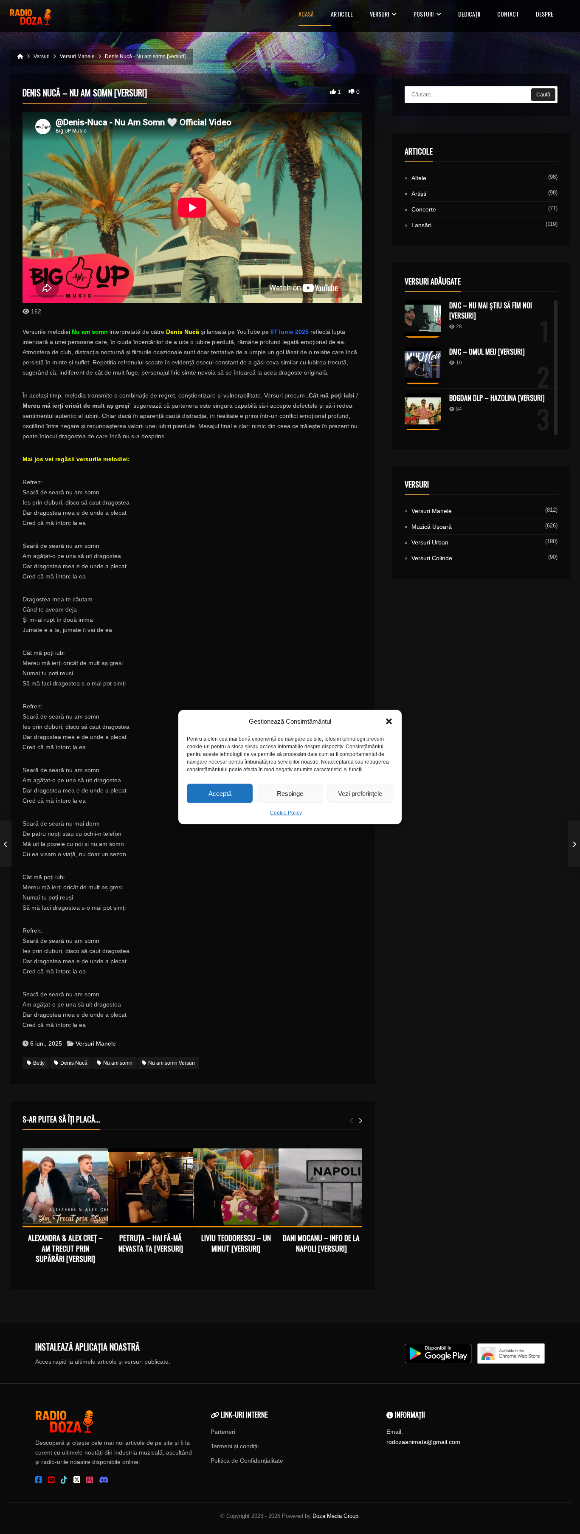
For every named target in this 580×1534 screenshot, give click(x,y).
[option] (65, 1207)
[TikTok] (64, 1480)
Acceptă (219, 793)
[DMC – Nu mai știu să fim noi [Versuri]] (423, 319)
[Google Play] (438, 1353)
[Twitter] (76, 1480)
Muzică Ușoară (431, 526)
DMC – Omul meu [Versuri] (487, 352)
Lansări (421, 225)
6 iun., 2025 (46, 1043)
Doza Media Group (335, 1516)
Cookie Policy (286, 813)
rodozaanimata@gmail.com (423, 1441)
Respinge (290, 793)
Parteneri (223, 1431)
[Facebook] (38, 1480)
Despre (544, 14)
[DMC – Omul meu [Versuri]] (423, 365)
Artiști (418, 193)
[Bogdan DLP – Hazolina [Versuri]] (423, 411)
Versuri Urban (429, 542)
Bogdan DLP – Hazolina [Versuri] (497, 398)
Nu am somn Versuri (171, 1063)
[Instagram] (89, 1480)
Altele (418, 178)
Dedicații (469, 14)
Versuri (379, 14)
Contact (508, 14)
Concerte (423, 209)
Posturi (424, 14)
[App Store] (511, 1353)
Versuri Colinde (431, 558)
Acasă (306, 14)
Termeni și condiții (235, 1446)
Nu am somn (117, 1063)
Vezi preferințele (360, 793)
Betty (39, 1063)
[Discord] (104, 1480)
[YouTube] (51, 1480)
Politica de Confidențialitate (247, 1460)
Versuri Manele (96, 1043)
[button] (389, 721)
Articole (342, 14)
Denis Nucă (73, 1063)
